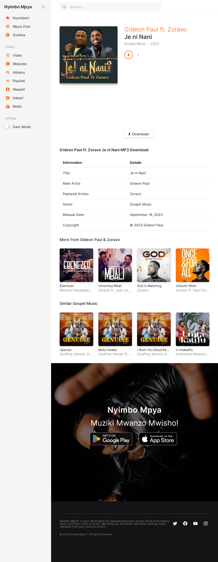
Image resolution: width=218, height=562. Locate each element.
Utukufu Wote (186, 286)
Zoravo (177, 29)
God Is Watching (149, 286)
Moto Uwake (107, 350)
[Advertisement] (162, 93)
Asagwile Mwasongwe (76, 356)
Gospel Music (135, 43)
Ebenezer (67, 286)
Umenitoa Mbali (110, 286)
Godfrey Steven (72, 354)
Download (140, 134)
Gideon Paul (141, 29)
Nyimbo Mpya (18, 6)
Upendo (66, 350)
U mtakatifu (184, 350)
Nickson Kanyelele (74, 290)
